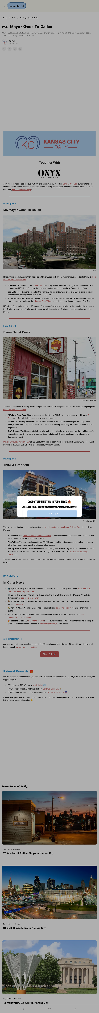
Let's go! (53, 513)
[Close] (78, 500)
